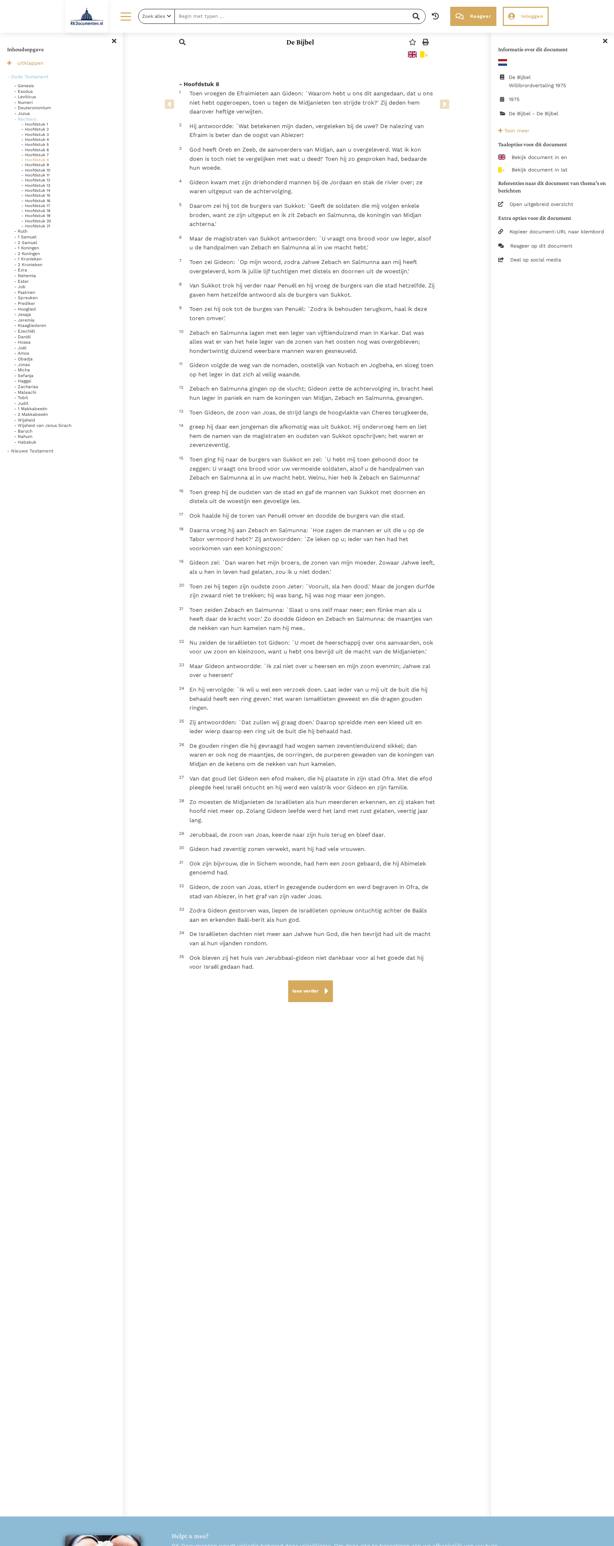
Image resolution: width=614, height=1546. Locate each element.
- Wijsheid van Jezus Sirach (42, 425)
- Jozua (22, 113)
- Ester (21, 281)
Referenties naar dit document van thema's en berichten (552, 187)
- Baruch (23, 431)
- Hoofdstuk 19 (35, 215)
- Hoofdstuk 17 (35, 205)
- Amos (21, 353)
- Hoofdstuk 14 (35, 190)
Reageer (480, 16)
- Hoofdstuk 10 (35, 170)
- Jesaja (22, 314)
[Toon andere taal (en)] (412, 54)
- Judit (21, 403)
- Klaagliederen (30, 325)
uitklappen (30, 63)
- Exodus (23, 91)
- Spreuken (26, 297)
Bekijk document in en (539, 157)
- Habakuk (25, 442)
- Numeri (23, 102)
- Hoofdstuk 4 (35, 139)
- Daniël (22, 336)
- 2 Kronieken (28, 264)
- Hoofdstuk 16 (35, 200)
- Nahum (23, 436)
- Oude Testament (27, 76)
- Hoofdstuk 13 (35, 185)
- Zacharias (26, 386)
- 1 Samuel (25, 236)
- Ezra (20, 270)
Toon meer (515, 130)
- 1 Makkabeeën (30, 408)
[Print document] (425, 42)
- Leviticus (25, 96)
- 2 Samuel (25, 242)
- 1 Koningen (26, 247)
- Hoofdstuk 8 (35, 160)
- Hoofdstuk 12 (35, 180)
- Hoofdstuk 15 (35, 195)
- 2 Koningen (27, 253)
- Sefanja (23, 375)
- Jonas (22, 364)
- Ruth (20, 231)
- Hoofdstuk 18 (35, 210)
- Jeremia (24, 320)
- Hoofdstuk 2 (35, 129)
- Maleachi (25, 392)
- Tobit (21, 397)
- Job (20, 286)
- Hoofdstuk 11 (35, 175)
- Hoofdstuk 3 (35, 134)
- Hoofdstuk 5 (35, 144)
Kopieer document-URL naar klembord (557, 231)
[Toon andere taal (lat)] (424, 54)
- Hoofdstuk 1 (34, 124)
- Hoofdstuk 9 (35, 165)
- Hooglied (25, 309)
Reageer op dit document (541, 246)
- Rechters (25, 119)
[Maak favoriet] (412, 42)
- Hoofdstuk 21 (35, 226)
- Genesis (24, 85)
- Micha (22, 369)
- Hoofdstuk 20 (36, 221)
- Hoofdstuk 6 (35, 150)
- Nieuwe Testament (30, 451)
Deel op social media (535, 260)
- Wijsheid (24, 420)
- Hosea (22, 342)
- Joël (20, 347)
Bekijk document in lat (539, 170)
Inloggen (532, 16)
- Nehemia (25, 275)
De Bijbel (300, 42)
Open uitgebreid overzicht (541, 204)
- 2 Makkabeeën (31, 414)
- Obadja (23, 358)
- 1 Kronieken (28, 258)
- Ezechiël (24, 331)
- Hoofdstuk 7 (35, 155)
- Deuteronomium (32, 107)
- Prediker (24, 303)
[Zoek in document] (182, 42)
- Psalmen (24, 292)
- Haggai (22, 380)
